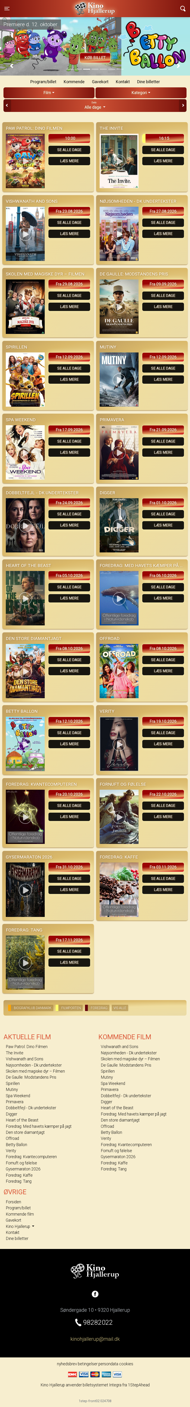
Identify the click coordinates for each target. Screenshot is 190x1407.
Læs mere (69, 161)
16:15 (164, 138)
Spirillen (13, 1083)
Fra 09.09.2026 (163, 284)
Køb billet (95, 57)
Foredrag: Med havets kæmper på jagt (39, 1126)
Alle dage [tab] (93, 105)
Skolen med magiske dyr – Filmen (35, 1071)
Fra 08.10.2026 (69, 648)
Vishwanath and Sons (24, 1059)
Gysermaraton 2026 (23, 1169)
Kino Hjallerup (53, 5)
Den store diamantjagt (25, 1132)
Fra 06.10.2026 (163, 575)
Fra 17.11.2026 (69, 940)
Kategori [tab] (139, 92)
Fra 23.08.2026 (69, 211)
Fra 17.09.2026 (69, 430)
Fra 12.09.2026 (69, 357)
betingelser (88, 1364)
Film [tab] (47, 92)
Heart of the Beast (22, 1120)
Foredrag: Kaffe (19, 1175)
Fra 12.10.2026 (69, 721)
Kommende (74, 81)
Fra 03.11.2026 (163, 867)
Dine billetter (148, 81)
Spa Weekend (18, 1095)
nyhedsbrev (67, 1364)
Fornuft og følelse (21, 1163)
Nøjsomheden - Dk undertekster (34, 1065)
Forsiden (13, 1202)
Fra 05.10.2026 (69, 575)
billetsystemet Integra (102, 1385)
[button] (11, 66)
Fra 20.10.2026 (69, 794)
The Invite (14, 1053)
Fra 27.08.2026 (163, 211)
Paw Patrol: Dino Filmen (27, 1046)
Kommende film (20, 1214)
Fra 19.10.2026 (163, 721)
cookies (126, 1364)
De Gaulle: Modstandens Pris (31, 1077)
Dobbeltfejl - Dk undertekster (31, 1108)
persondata (108, 1364)
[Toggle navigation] (182, 8)
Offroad (12, 1138)
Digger (11, 1114)
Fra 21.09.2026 (163, 430)
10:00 (70, 138)
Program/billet (43, 81)
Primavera (14, 1102)
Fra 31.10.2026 (69, 867)
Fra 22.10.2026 (163, 794)
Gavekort (100, 81)
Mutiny (12, 1089)
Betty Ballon (16, 1144)
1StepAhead (139, 1385)
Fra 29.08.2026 (69, 284)
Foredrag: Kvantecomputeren (31, 1156)
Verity (11, 1150)
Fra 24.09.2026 (69, 503)
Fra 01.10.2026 (163, 503)
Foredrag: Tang (19, 1181)
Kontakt (123, 81)
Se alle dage (69, 150)
